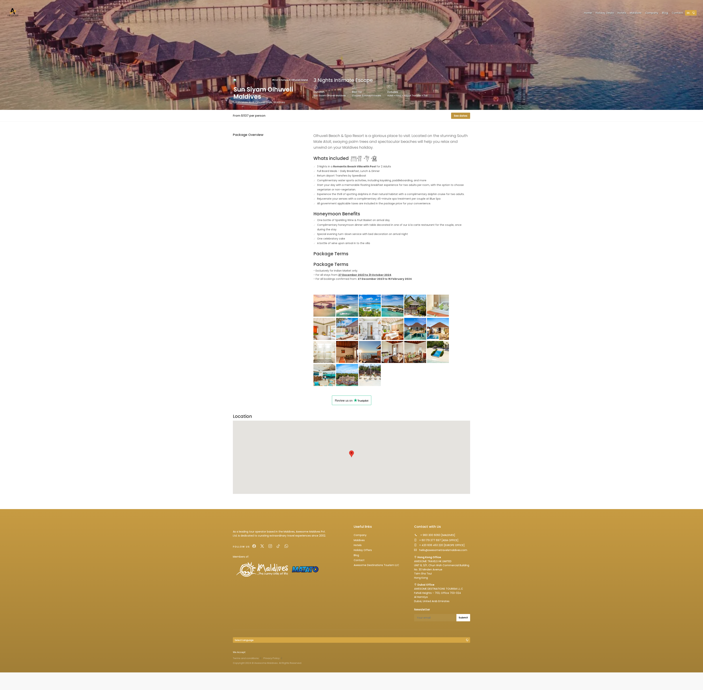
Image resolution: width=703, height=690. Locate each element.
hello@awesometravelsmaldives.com (443, 550)
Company (360, 535)
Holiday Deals (605, 13)
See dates (460, 116)
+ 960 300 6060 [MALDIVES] (437, 535)
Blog (356, 555)
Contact (359, 560)
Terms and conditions (246, 658)
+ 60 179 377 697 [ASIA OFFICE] (438, 540)
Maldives (359, 540)
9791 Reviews (301, 82)
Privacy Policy (271, 658)
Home (588, 13)
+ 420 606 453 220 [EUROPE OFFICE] (442, 545)
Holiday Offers (363, 550)
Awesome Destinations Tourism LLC (376, 565)
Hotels (358, 545)
